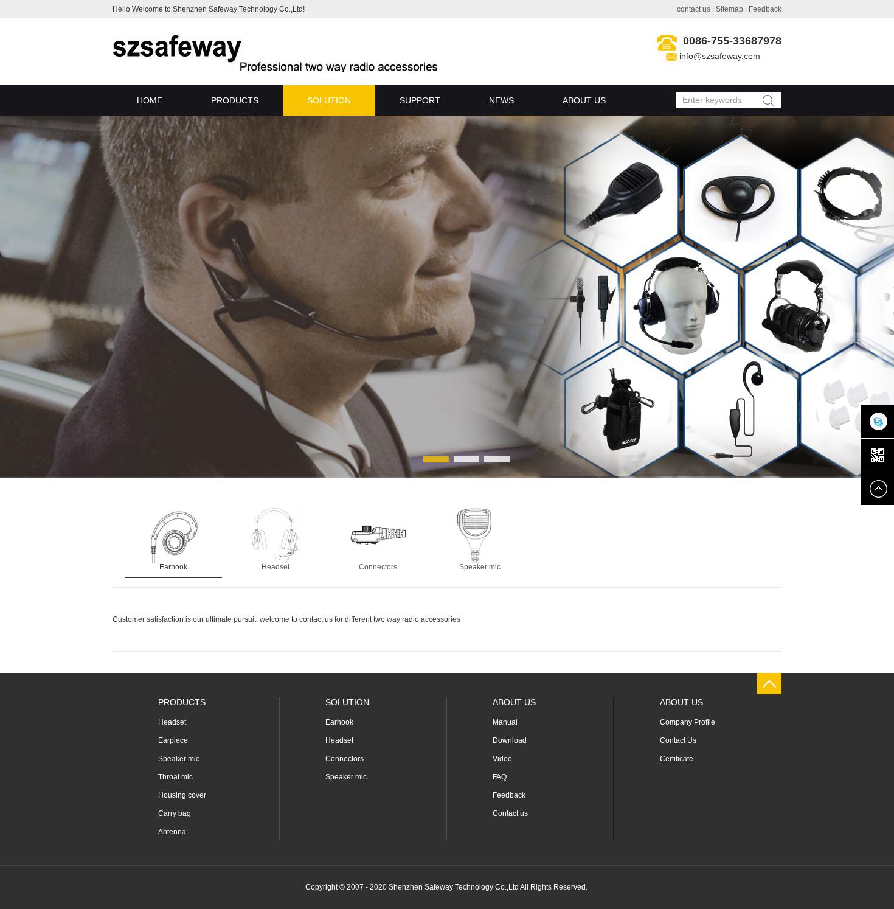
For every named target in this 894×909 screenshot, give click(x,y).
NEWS (501, 100)
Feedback (765, 9)
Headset (275, 567)
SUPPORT (420, 100)
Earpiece (173, 740)
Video (502, 758)
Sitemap (729, 9)
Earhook (173, 567)
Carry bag (174, 813)
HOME (149, 100)
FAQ (500, 777)
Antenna (172, 831)
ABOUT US (584, 100)
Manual (505, 722)
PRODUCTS (234, 100)
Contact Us (678, 740)
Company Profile (687, 722)
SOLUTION (329, 100)
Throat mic (175, 777)
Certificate (676, 758)
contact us (693, 9)
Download (510, 740)
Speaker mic (480, 567)
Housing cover (182, 795)
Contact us (510, 813)
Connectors (378, 567)
